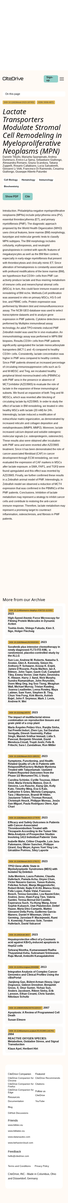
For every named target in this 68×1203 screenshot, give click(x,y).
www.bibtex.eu (15, 1125)
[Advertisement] (34, 35)
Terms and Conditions (19, 1166)
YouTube (40, 1101)
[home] (13, 79)
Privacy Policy (42, 1166)
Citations (39, 1084)
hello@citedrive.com (18, 1156)
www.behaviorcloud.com (20, 1142)
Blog (10, 1107)
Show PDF (11, 196)
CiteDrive (40, 1095)
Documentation (16, 1101)
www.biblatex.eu (16, 1131)
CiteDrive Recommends (47, 1078)
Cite (27, 196)
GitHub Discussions (18, 1113)
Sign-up (49, 79)
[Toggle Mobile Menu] (61, 78)
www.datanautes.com (19, 1136)
